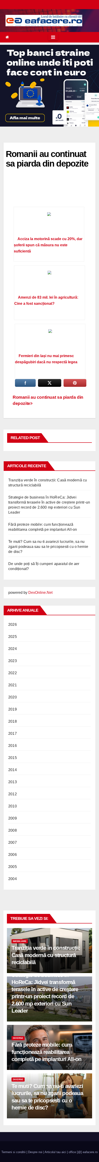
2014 (12, 770)
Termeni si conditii (13, 1152)
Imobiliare (19, 941)
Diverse (18, 1038)
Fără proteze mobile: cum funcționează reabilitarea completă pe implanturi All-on (47, 1052)
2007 (12, 842)
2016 (12, 746)
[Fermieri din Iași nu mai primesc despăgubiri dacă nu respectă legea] (50, 340)
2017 (12, 733)
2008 (12, 830)
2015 (12, 758)
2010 (12, 806)
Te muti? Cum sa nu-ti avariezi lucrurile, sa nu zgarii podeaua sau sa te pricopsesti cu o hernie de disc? (48, 547)
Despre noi (35, 1152)
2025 (12, 637)
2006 (12, 855)
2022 (12, 673)
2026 (12, 624)
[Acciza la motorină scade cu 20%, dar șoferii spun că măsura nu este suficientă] (49, 223)
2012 (12, 794)
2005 (12, 867)
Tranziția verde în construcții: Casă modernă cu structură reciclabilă (46, 955)
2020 (12, 697)
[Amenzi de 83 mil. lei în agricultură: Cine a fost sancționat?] (49, 281)
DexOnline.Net (40, 592)
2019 (12, 709)
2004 (12, 879)
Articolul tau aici (55, 1152)
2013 (12, 782)
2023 (12, 661)
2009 (12, 818)
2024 (12, 649)
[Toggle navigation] (53, 37)
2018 (12, 721)
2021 (12, 685)
